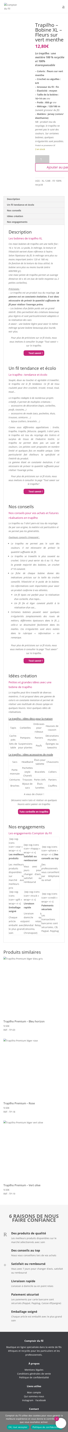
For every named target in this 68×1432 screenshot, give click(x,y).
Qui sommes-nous (34, 1396)
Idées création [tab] (15, 216)
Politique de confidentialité (47, 1427)
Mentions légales (34, 1369)
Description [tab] (13, 199)
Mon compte (34, 1392)
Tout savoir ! (36, 353)
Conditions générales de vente (34, 1373)
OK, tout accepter (17, 1427)
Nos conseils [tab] (14, 210)
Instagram (27, 1400)
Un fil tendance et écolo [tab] (20, 204)
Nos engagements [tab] (17, 221)
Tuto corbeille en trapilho (33, 811)
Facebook (40, 1400)
